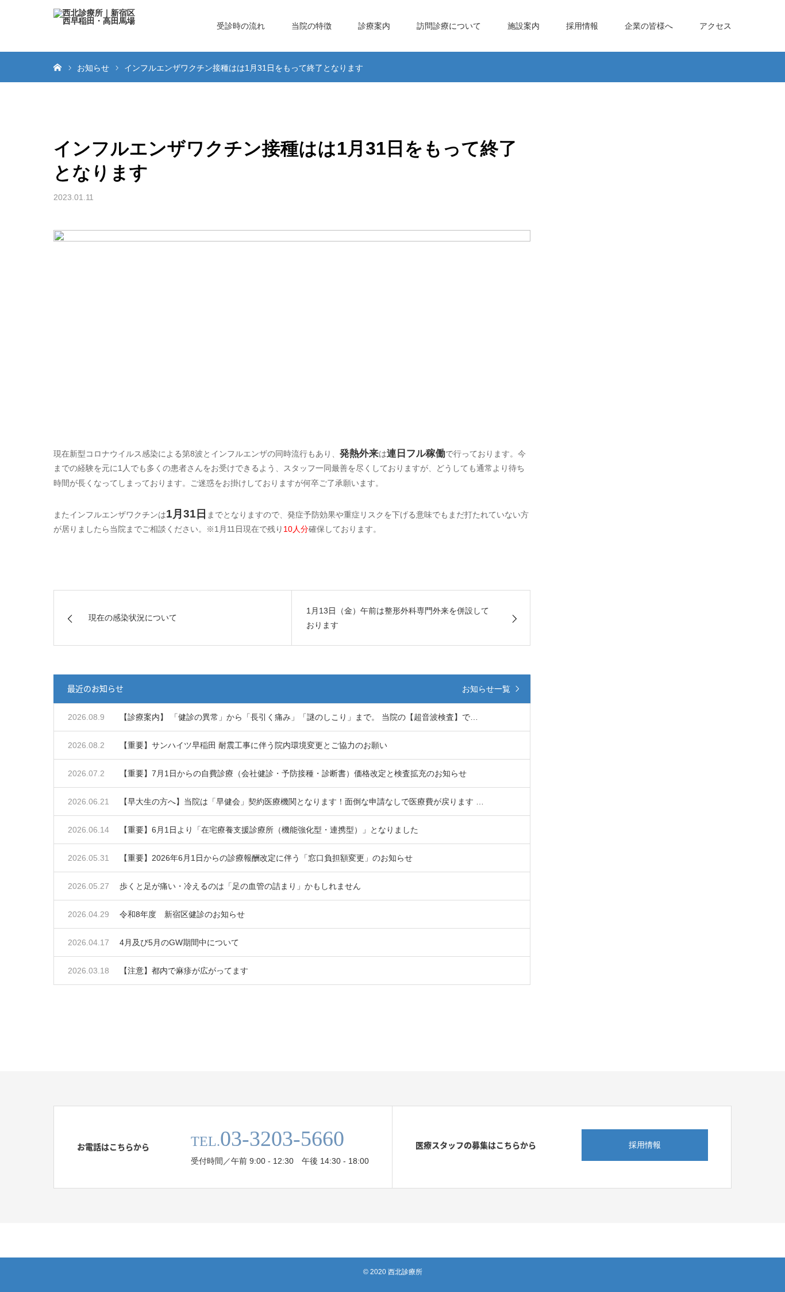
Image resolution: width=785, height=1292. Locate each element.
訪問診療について (449, 25)
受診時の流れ (241, 25)
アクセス (715, 25)
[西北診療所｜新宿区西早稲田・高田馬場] (96, 26)
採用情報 (582, 25)
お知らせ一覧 (486, 688)
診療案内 (374, 25)
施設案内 (523, 25)
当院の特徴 (311, 25)
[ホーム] (57, 67)
